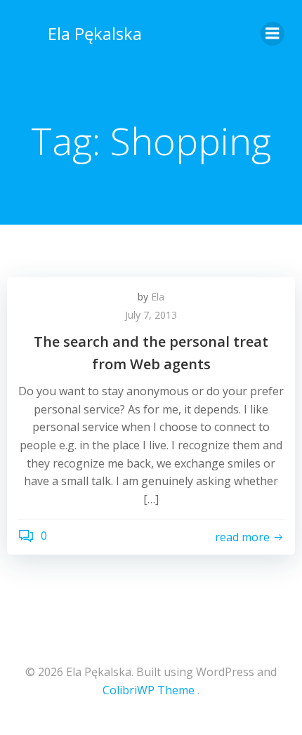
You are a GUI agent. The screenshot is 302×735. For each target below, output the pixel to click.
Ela (157, 296)
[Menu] (272, 34)
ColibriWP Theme (149, 690)
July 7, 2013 (151, 315)
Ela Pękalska (95, 33)
